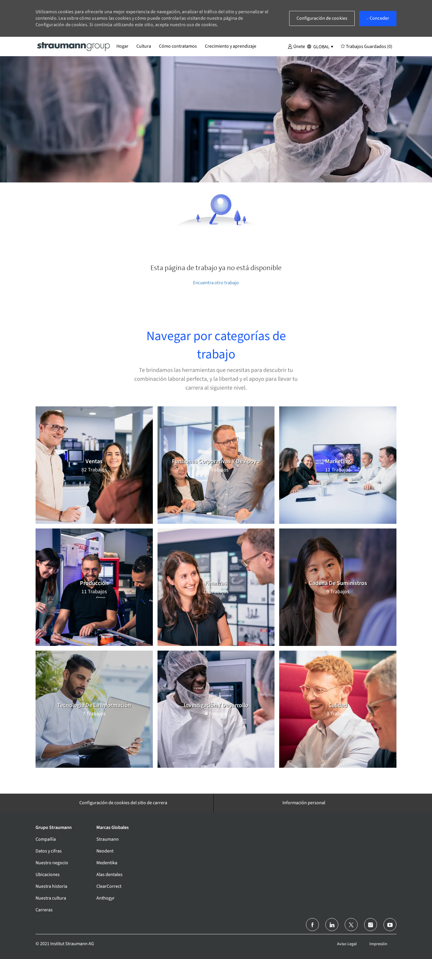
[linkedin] (331, 924)
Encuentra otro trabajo (216, 283)
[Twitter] (351, 924)
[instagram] (370, 924)
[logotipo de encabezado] (74, 46)
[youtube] (390, 924)
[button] (296, 46)
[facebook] (312, 924)
